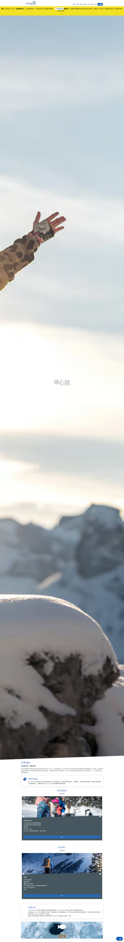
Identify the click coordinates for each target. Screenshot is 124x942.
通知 (92, 4)
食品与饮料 (83, 4)
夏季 (74, 4)
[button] (23, 816)
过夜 (89, 4)
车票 (101, 4)
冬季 (77, 4)
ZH (96, 4)
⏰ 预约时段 (59, 9)
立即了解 (62, 936)
